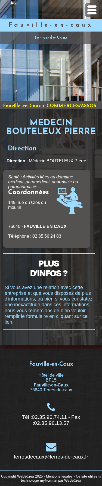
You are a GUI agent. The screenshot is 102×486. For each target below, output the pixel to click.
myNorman (48, 480)
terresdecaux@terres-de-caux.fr (51, 457)
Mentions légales (59, 476)
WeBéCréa (25, 476)
